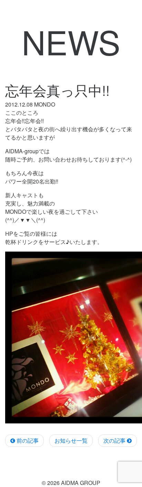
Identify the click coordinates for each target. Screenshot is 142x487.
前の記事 (27, 440)
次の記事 (115, 440)
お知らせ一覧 (71, 440)
